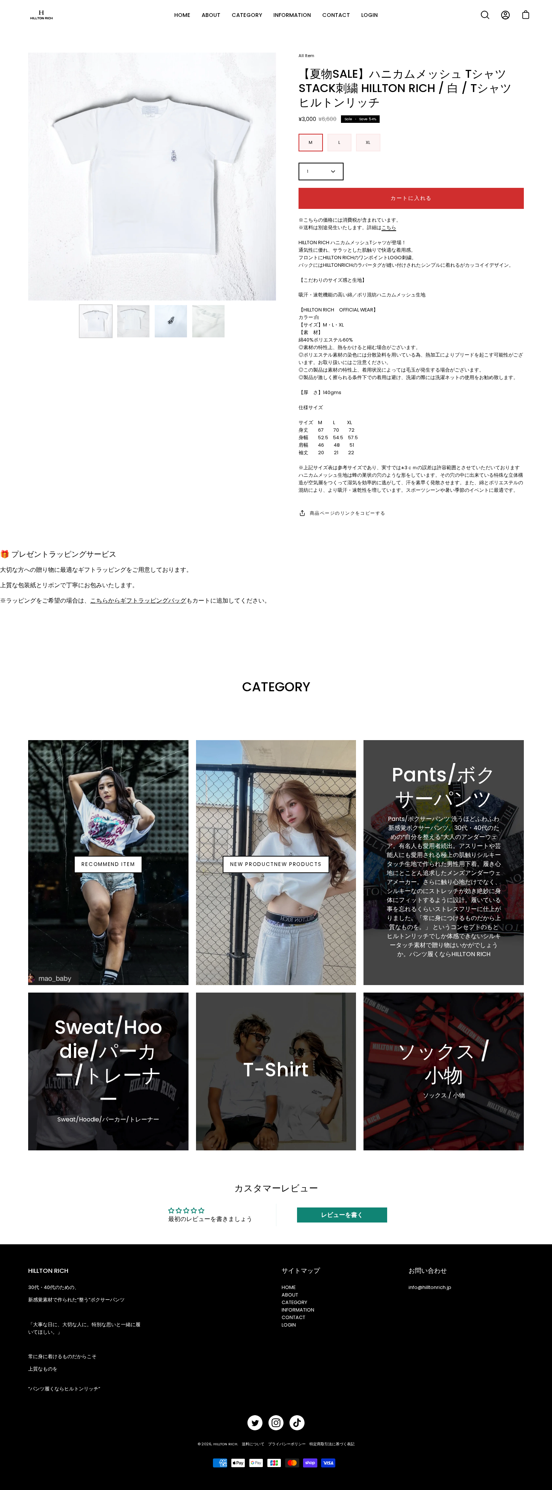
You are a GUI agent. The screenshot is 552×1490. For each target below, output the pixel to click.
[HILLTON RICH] (41, 15)
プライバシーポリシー (287, 1444)
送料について (253, 1444)
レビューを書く (342, 1214)
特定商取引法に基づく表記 (331, 1444)
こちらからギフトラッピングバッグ (138, 600)
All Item (306, 56)
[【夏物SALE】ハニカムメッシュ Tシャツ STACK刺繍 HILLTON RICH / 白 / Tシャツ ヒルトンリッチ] (96, 321)
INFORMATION (298, 1310)
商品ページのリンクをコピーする (348, 513)
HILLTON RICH (225, 1444)
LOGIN (289, 1325)
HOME (289, 1287)
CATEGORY (294, 1302)
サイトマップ (301, 1271)
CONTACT (293, 1317)
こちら (389, 227)
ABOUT (290, 1295)
